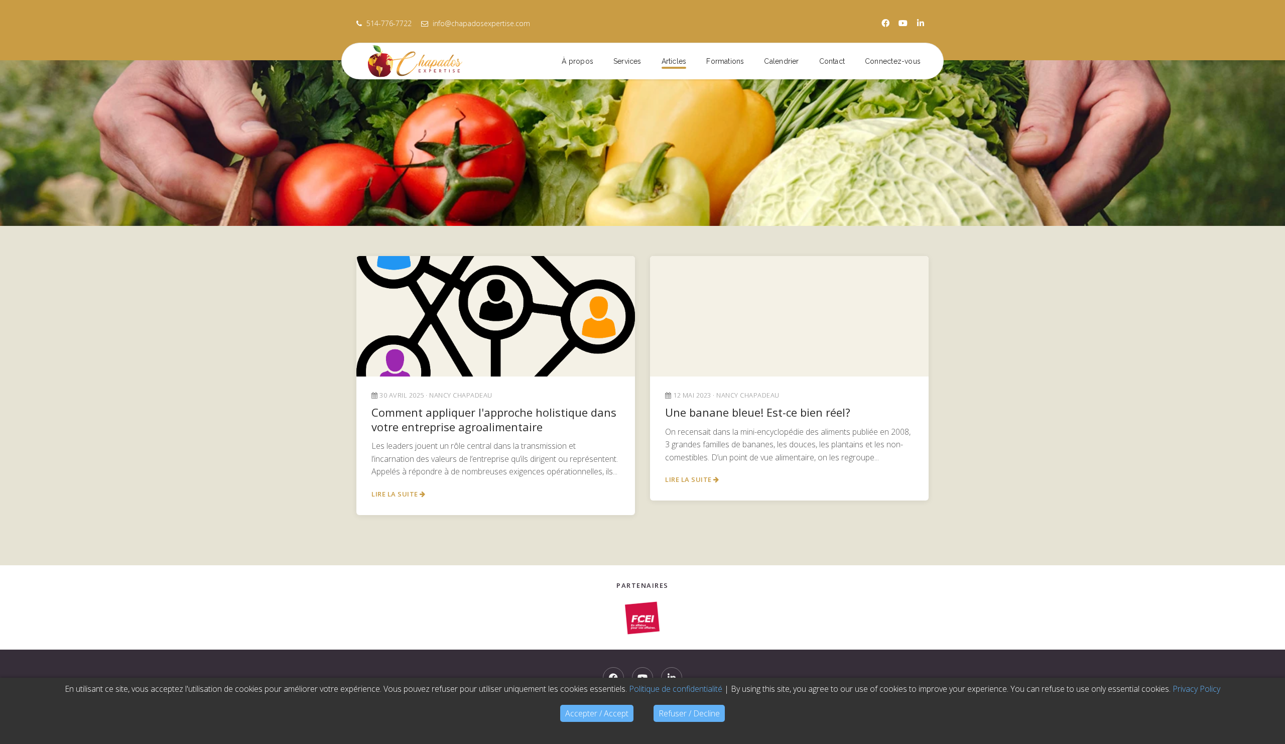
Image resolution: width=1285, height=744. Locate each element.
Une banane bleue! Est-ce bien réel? (757, 412)
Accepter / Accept (596, 713)
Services (627, 61)
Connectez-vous (893, 61)
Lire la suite (395, 494)
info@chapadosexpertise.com (480, 23)
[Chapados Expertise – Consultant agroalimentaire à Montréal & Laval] (427, 61)
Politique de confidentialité (675, 688)
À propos (577, 61)
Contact (832, 61)
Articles (674, 61)
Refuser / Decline (689, 713)
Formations (725, 61)
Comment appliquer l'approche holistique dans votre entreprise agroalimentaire (493, 419)
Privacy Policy (1196, 688)
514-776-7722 (389, 23)
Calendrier (781, 61)
